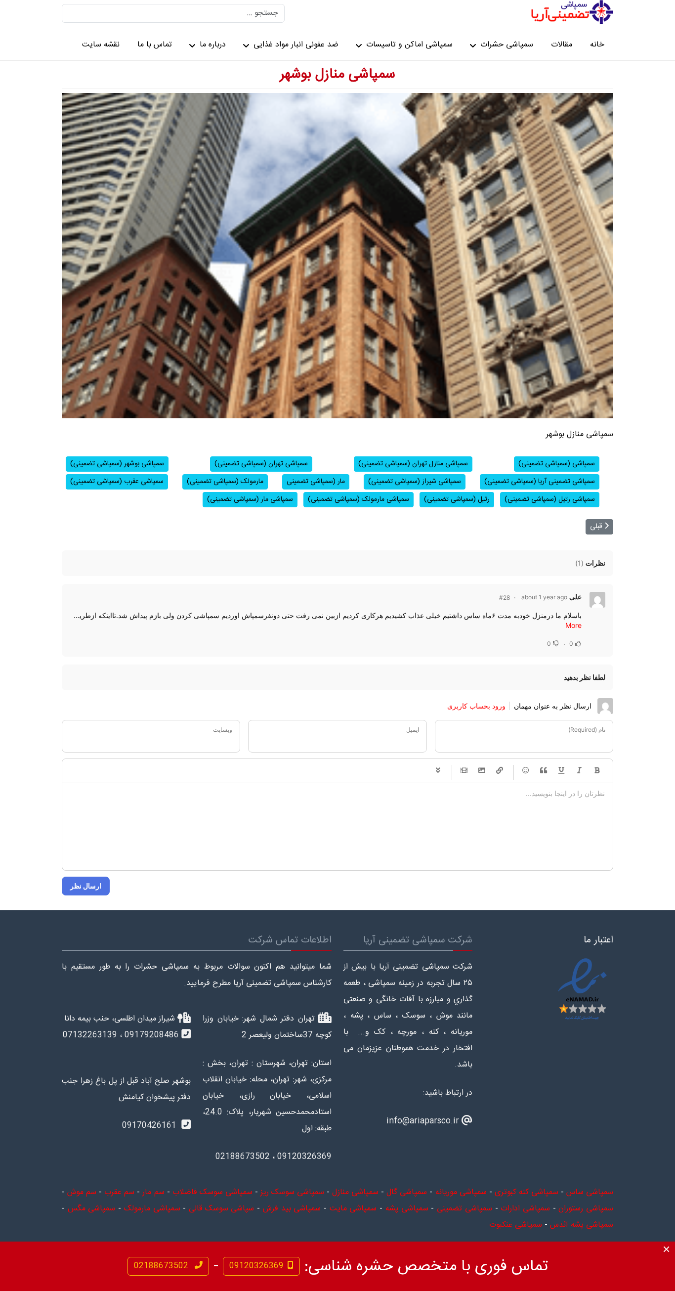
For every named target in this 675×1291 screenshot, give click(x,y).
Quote (543, 771)
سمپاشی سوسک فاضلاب (212, 1192)
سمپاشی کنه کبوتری (526, 1192)
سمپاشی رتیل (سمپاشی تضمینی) (550, 499)
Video (464, 771)
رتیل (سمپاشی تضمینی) (457, 499)
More (573, 625)
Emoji (526, 771)
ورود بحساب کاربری (476, 706)
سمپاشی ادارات (525, 1208)
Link (500, 771)
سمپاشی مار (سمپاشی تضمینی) (250, 499)
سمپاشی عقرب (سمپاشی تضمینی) (117, 482)
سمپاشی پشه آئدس (581, 1225)
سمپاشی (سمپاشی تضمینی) (556, 464)
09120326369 (256, 1266)
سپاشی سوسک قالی (221, 1208)
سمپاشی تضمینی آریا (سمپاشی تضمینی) (539, 482)
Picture (482, 771)
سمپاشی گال (406, 1192)
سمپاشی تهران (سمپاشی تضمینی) (261, 464)
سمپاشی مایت (353, 1208)
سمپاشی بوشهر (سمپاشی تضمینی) (117, 464)
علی (575, 596)
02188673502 (162, 1266)
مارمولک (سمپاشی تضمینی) (225, 482)
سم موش (81, 1192)
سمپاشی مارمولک (152, 1208)
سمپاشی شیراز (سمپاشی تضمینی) (414, 482)
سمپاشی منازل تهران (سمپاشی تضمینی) (413, 464)
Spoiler (438, 771)
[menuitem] (597, 45)
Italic (579, 771)
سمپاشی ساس (589, 1192)
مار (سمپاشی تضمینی (316, 482)
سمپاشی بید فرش (292, 1208)
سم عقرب (119, 1192)
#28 (504, 597)
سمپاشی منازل (355, 1192)
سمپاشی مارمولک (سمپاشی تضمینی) (358, 499)
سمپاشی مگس (92, 1208)
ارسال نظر (85, 886)
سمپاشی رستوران (585, 1208)
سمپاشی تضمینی (464, 1208)
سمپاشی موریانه (461, 1192)
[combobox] (173, 13)
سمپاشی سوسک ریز (292, 1192)
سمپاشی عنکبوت (515, 1225)
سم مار (153, 1192)
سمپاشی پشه (406, 1208)
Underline (561, 771)
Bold (597, 771)
